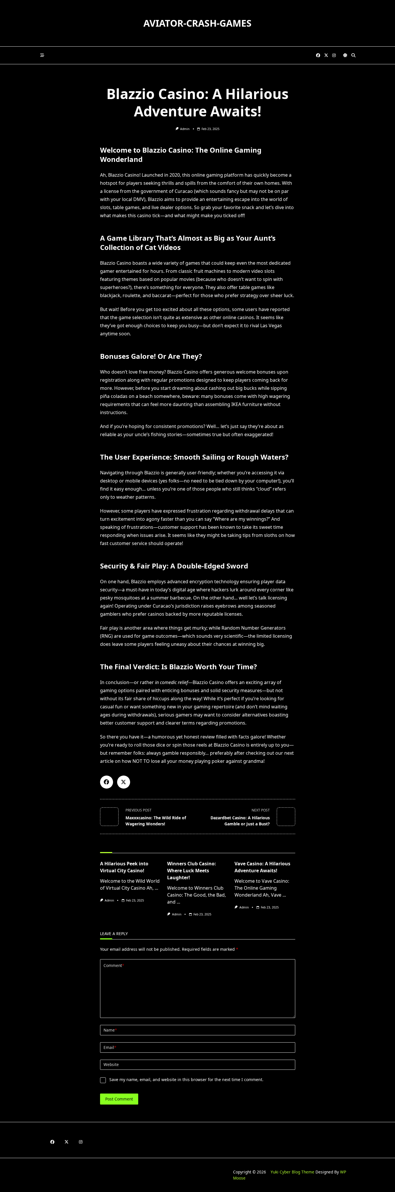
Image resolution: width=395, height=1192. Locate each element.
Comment (114, 965)
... (156, 888)
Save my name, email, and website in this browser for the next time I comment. (186, 1079)
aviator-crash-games (197, 23)
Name (110, 1030)
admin (184, 129)
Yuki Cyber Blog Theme (292, 1172)
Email (110, 1047)
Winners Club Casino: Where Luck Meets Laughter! (191, 870)
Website (111, 1064)
